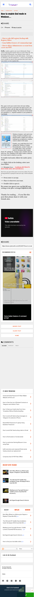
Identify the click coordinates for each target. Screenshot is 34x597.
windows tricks (9, 10)
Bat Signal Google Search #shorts (19, 500)
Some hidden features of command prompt (17, 43)
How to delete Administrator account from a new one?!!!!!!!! (16, 47)
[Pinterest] (11, 580)
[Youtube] (3, 580)
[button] (12, 588)
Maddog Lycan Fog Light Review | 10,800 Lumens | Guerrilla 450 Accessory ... (19, 491)
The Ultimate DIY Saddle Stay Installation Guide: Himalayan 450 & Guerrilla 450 (20, 481)
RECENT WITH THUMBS (10, 465)
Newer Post (17, 326)
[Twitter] (7, 580)
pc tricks (16, 10)
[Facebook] (20, 580)
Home (2, 10)
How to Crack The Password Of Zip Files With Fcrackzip (15, 285)
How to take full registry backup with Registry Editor (14, 39)
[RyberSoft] (13, 5)
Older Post (17, 331)
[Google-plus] (16, 580)
